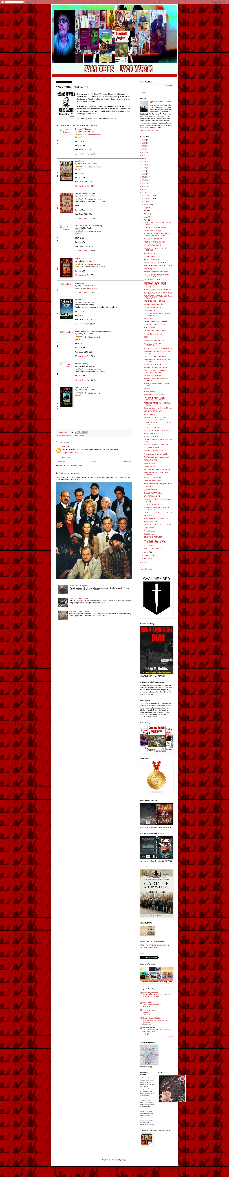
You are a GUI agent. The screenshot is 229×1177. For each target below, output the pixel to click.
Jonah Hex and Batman (152, 481)
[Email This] (76, 432)
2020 (144, 158)
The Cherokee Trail (83, 387)
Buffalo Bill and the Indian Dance (155, 367)
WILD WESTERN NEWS (152, 478)
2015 (144, 174)
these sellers (92, 288)
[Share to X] (81, 432)
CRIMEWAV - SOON (151, 310)
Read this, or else (150, 534)
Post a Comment (65, 457)
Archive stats (148, 487)
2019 (144, 162)
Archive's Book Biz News (152, 376)
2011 (144, 186)
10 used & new (81, 292)
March (146, 552)
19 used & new (81, 251)
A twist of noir (148, 318)
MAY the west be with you (153, 231)
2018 (144, 165)
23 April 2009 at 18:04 (70, 453)
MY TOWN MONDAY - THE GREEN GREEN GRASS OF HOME (156, 418)
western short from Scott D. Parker (156, 262)
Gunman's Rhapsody (83, 129)
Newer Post (61, 462)
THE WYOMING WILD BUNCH (155, 331)
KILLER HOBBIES (149, 1010)
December (148, 195)
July (145, 211)
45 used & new (81, 380)
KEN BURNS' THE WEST (153, 537)
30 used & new (81, 186)
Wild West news (149, 392)
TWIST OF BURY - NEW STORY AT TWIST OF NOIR (156, 276)
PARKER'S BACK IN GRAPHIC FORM (157, 290)
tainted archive (67, 435)
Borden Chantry (81, 364)
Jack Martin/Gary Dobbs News (154, 304)
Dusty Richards (149, 463)
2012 (144, 183)
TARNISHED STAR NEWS (153, 493)
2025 (144, 143)
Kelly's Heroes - (149, 528)
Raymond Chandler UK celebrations (157, 469)
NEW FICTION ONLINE (152, 496)
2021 (144, 155)
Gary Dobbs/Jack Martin (161, 102)
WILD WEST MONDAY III (152, 245)
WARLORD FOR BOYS (152, 256)
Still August (145, 1012)
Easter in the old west (151, 433)
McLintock (147, 389)
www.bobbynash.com (150, 993)
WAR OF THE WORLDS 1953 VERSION (158, 265)
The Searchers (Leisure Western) (88, 226)
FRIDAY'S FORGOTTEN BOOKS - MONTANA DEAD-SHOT (156, 371)
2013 (144, 180)
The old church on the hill (153, 334)
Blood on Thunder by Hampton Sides (157, 272)
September (148, 204)
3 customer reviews (92, 369)
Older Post (127, 462)
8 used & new (80, 324)
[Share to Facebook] (83, 432)
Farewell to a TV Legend (78, 586)
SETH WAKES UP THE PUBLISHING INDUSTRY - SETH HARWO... (157, 235)
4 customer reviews (92, 135)
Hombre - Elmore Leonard (153, 548)
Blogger (124, 1160)
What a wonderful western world (155, 454)
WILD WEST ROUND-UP (153, 239)
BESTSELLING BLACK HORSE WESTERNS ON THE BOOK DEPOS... (155, 285)
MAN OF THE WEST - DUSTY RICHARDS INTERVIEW (154, 399)
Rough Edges (147, 1003)
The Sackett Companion (85, 193)
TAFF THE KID (149, 545)
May (145, 217)
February (147, 555)
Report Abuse (146, 569)
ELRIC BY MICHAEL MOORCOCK (156, 518)
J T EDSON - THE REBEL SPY (155, 325)
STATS (146, 337)
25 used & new (81, 356)
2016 (144, 171)
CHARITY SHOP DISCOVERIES (155, 321)
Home (94, 462)
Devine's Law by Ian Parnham (154, 395)
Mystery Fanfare (148, 1028)
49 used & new (81, 275)
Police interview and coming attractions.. (158, 484)
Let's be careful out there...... (69, 473)
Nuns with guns (149, 269)
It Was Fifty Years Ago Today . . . (152, 1004)
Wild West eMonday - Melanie (80, 611)
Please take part (149, 466)
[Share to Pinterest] (86, 432)
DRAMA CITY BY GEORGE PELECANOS (153, 344)
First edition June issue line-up (155, 228)
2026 (144, 140)
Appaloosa (79, 161)
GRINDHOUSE (149, 515)
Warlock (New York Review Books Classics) (93, 331)
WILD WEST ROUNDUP (152, 364)
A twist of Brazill (149, 414)
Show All (170, 1036)
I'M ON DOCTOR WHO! (152, 259)
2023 (144, 149)
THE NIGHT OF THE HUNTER (154, 242)
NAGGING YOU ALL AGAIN (153, 451)
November (148, 198)
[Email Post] (72, 432)
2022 (144, 152)
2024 (144, 146)
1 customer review (92, 264)
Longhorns (79, 283)
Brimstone (79, 300)
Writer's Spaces (149, 531)
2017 (144, 168)
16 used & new (81, 218)
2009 (144, 193)
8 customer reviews (92, 167)
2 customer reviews (92, 199)
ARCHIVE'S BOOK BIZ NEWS (154, 301)
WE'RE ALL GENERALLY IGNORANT (157, 430)
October (147, 201)
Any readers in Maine (151, 448)
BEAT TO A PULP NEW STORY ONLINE (158, 293)
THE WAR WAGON (150, 460)
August (146, 208)
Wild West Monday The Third (154, 340)
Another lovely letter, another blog (156, 445)
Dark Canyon (80, 259)
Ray (63, 447)
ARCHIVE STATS (150, 253)
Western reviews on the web (154, 504)
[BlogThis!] (78, 432)
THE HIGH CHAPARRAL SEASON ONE (158, 512)
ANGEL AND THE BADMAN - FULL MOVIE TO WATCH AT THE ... (156, 541)
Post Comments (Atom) (74, 466)
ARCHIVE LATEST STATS (153, 411)
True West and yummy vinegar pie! (156, 457)
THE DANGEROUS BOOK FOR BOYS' (157, 525)
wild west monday (78, 435)
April (146, 220)
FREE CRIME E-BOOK (152, 280)
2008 (144, 562)
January (147, 558)
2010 (144, 189)
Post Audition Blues (151, 522)
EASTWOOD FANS (150, 490)
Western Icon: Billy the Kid (78, 599)
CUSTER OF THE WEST (152, 427)
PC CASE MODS (150, 328)
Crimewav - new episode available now (158, 408)
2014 (144, 177)
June (146, 214)
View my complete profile (149, 130)
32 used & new (81, 154)
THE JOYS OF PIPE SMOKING (155, 356)
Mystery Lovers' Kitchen (151, 1018)
